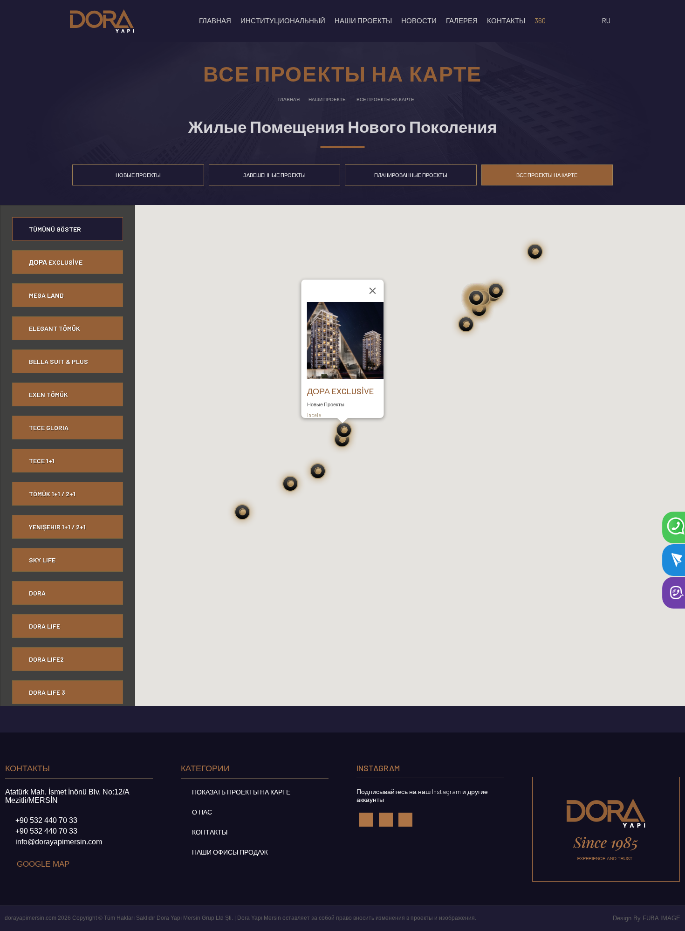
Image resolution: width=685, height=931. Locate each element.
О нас (201, 812)
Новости (419, 20)
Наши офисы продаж (229, 852)
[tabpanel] (342, 455)
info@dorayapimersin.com (58, 842)
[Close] (373, 291)
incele (314, 415)
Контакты (209, 832)
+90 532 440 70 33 (46, 820)
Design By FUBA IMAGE (646, 918)
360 (540, 20)
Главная (215, 20)
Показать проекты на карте (240, 792)
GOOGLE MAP (43, 864)
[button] (290, 483)
